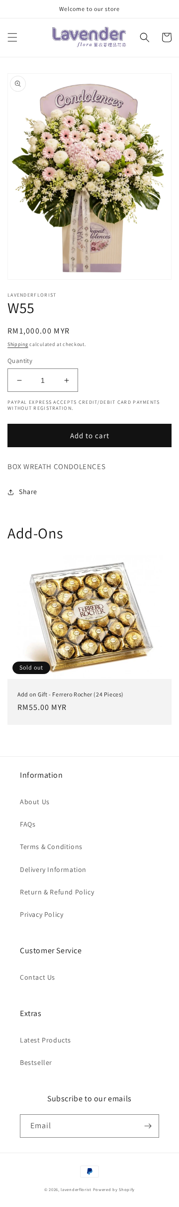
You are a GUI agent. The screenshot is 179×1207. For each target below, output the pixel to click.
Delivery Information (53, 869)
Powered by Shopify (114, 1189)
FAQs (27, 824)
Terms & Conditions (51, 846)
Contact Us (37, 977)
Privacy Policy (41, 914)
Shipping (17, 344)
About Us (35, 801)
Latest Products (45, 1039)
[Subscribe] (148, 1126)
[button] (12, 37)
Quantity (19, 360)
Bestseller (36, 1062)
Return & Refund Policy (57, 891)
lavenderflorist (76, 1189)
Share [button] (28, 491)
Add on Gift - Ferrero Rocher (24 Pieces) (70, 694)
